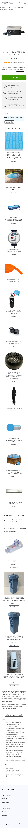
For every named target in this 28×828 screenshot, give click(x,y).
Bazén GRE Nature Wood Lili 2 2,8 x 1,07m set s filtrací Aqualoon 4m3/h (14, 472)
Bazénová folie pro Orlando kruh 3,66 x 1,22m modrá (14, 440)
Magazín (4, 798)
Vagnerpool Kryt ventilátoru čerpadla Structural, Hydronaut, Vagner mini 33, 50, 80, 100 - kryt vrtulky (14, 375)
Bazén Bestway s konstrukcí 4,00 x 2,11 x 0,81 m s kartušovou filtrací (14, 219)
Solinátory (16, 520)
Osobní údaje (6, 808)
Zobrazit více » (20, 71)
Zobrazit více (9, 122)
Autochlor (23, 69)
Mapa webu (5, 802)
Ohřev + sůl (12, 7)
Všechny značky (6, 795)
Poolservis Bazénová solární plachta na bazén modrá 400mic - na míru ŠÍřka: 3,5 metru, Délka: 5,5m (14, 155)
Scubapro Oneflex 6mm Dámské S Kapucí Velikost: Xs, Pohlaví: (14, 408)
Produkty (6, 7)
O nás (4, 811)
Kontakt (4, 815)
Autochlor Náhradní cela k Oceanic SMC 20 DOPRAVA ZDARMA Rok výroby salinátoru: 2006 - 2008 (14, 599)
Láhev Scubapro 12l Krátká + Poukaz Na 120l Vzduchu (14, 311)
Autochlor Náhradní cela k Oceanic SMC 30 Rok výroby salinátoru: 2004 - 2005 (14, 637)
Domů (1, 7)
